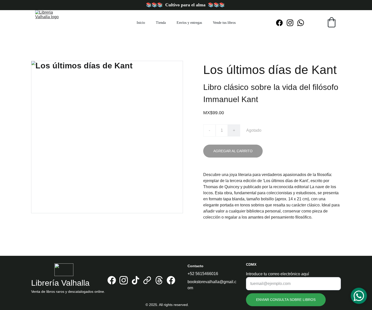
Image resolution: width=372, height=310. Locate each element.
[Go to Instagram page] (292, 23)
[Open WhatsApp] (359, 296)
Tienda (161, 23)
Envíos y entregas (189, 23)
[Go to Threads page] (159, 280)
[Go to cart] (331, 23)
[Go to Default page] (147, 280)
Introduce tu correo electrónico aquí (277, 274)
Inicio (141, 23)
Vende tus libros (224, 23)
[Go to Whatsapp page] (300, 23)
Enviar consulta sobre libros (286, 300)
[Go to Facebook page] (281, 23)
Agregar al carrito (233, 151)
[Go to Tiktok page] (135, 280)
